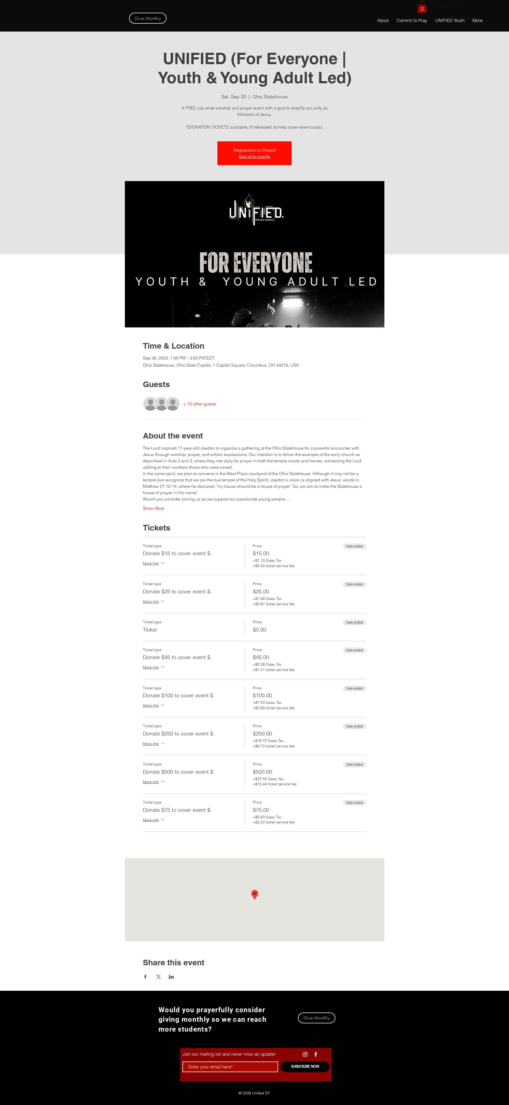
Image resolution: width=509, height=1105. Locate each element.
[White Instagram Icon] (305, 1054)
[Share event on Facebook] (145, 977)
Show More (153, 508)
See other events (254, 156)
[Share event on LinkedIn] (171, 977)
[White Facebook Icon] (316, 1054)
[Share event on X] (158, 977)
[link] (422, 7)
